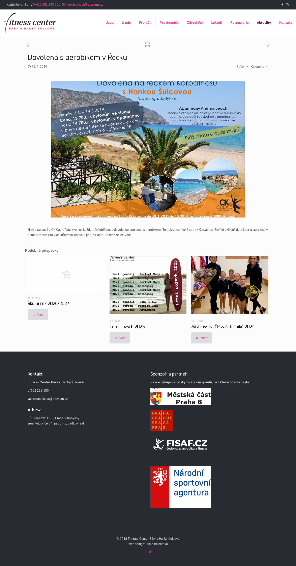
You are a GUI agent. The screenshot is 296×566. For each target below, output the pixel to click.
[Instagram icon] (287, 5)
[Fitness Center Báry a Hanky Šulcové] (30, 22)
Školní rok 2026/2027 (48, 303)
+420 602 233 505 (47, 4)
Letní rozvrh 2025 (127, 327)
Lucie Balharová (157, 544)
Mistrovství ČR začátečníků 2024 (223, 327)
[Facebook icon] (282, 5)
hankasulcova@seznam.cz (84, 4)
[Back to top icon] (276, 558)
